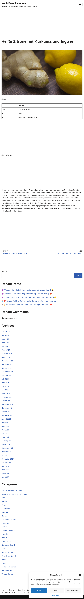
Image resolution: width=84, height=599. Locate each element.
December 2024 (7, 404)
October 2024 (6, 412)
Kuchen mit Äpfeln (8, 530)
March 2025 (6, 393)
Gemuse (5, 512)
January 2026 (6, 357)
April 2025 (5, 390)
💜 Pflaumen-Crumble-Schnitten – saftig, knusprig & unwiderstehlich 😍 (28, 290)
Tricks (4, 563)
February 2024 (7, 441)
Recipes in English (8, 545)
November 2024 (7, 408)
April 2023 (5, 477)
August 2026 (6, 332)
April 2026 (5, 346)
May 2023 (5, 473)
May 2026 (5, 343)
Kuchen (4, 527)
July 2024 (5, 423)
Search (4, 271)
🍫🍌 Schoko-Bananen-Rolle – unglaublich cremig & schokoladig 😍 (27, 305)
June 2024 (5, 426)
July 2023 (5, 466)
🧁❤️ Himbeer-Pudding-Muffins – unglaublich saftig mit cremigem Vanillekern (30, 301)
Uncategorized (7, 570)
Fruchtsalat (6, 509)
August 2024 (6, 419)
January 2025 (6, 401)
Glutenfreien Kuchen (9, 520)
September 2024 (8, 415)
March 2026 (6, 350)
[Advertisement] (42, 24)
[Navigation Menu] (80, 4)
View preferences (73, 590)
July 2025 (5, 379)
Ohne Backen (6, 541)
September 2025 (8, 372)
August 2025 (6, 375)
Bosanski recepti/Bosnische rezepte (15, 494)
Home (4, 590)
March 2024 (6, 437)
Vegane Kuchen (7, 574)
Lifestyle (5, 534)
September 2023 (8, 459)
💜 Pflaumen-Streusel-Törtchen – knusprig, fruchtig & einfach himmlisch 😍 (29, 297)
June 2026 (5, 339)
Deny (56, 590)
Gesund (4, 516)
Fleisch (4, 505)
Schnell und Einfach (9, 556)
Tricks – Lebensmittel (9, 567)
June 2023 (5, 470)
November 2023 (7, 452)
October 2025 (6, 368)
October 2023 (6, 455)
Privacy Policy (55, 595)
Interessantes (6, 523)
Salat (3, 549)
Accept (39, 590)
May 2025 (5, 386)
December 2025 (7, 361)
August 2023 (6, 462)
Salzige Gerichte (8, 552)
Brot (3, 498)
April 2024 (5, 433)
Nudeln (4, 538)
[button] (80, 575)
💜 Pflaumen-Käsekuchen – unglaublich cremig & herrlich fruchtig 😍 (27, 294)
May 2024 (5, 430)
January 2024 (6, 444)
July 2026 (5, 335)
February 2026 (7, 353)
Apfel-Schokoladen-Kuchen (12, 490)
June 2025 (5, 383)
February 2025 (7, 397)
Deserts (4, 501)
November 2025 (7, 364)
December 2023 (7, 448)
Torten (4, 560)
